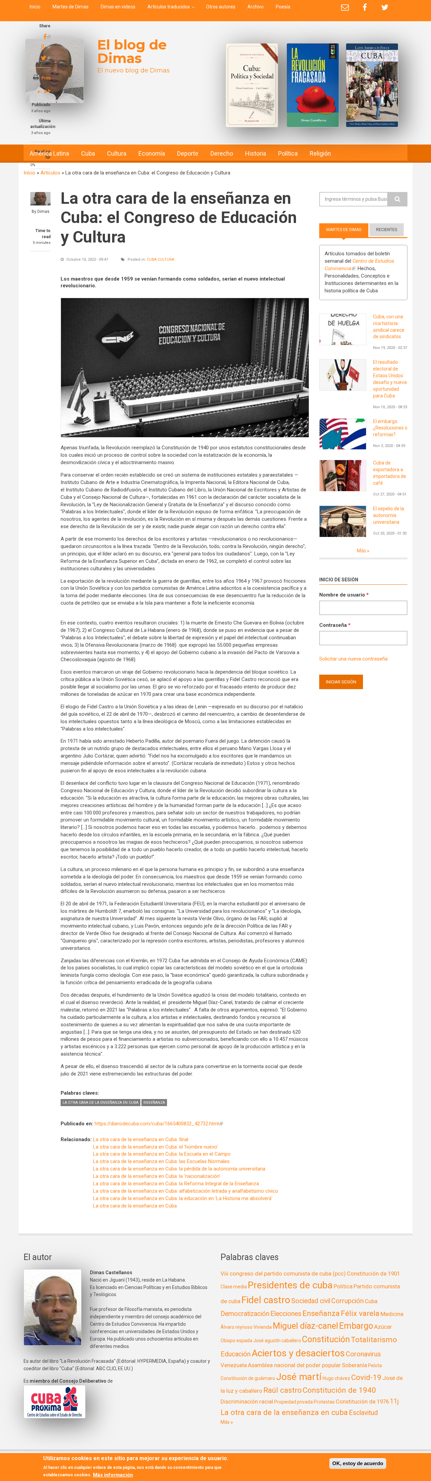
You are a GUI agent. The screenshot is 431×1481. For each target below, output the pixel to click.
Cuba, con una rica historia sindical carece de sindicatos (388, 327)
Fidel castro (265, 1300)
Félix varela (360, 1313)
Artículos (50, 173)
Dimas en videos (118, 6)
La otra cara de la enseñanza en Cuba (135, 1206)
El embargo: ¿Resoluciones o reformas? (390, 428)
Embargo (356, 1326)
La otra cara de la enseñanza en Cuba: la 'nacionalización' (156, 1176)
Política (288, 153)
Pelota (375, 1365)
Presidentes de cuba (290, 1285)
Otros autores (220, 6)
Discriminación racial (247, 1401)
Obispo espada (236, 1340)
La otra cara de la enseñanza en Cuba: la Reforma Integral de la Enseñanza (176, 1184)
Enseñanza (154, 1102)
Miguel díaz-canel (305, 1326)
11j (394, 1401)
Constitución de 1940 (339, 1390)
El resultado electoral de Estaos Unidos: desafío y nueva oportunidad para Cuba (390, 378)
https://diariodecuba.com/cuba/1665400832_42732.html (159, 1124)
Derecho (221, 153)
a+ (47, 90)
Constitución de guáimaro (248, 1378)
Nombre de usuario (344, 595)
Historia (255, 153)
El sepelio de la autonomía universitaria (388, 515)
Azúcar (383, 1326)
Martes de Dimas (71, 6)
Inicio (35, 6)
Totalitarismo (374, 1339)
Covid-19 (366, 1377)
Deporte (187, 153)
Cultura (116, 153)
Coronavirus (363, 1354)
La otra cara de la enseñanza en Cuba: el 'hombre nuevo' (155, 1147)
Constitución (326, 1339)
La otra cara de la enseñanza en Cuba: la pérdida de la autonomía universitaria (179, 1169)
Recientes (386, 229)
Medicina (391, 1314)
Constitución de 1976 (362, 1401)
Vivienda (263, 1327)
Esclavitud (363, 1413)
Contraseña (335, 625)
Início (29, 173)
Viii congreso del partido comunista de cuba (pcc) (283, 1273)
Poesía (283, 6)
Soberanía (354, 1365)
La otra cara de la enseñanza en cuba (100, 1102)
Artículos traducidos (168, 6)
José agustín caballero (277, 1340)
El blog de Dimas (132, 51)
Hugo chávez (336, 1378)
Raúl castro (282, 1390)
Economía (151, 153)
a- (39, 91)
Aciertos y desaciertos (298, 1353)
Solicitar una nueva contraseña (353, 659)
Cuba (88, 153)
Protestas (324, 1402)
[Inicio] (54, 71)
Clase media (234, 1286)
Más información (113, 1475)
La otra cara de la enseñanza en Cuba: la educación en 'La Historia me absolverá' (182, 1198)
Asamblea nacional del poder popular (294, 1365)
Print (46, 78)
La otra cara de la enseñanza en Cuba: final (140, 1139)
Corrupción (347, 1301)
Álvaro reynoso (237, 1327)
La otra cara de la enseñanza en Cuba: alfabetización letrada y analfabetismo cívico (185, 1191)
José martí (299, 1376)
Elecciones (285, 1314)
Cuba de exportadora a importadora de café (389, 473)
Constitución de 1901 (373, 1273)
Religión (320, 153)
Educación (236, 1354)
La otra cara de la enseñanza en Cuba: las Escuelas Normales (161, 1161)
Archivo (255, 6)
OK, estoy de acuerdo (357, 1463)
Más (362, 550)
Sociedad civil (310, 1301)
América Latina (49, 153)
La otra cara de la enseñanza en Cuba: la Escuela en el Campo (162, 1154)
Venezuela (234, 1365)
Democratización (245, 1314)
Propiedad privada (293, 1402)
